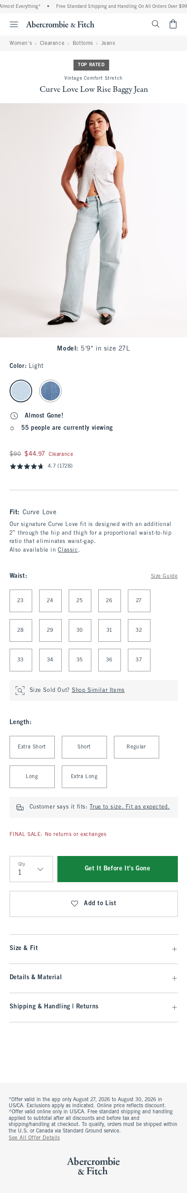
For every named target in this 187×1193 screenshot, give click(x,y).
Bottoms (83, 43)
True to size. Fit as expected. (130, 807)
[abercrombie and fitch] (60, 24)
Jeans (108, 43)
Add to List (100, 904)
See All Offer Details (34, 1138)
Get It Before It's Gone (117, 869)
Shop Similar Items (98, 690)
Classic (68, 550)
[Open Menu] (10, 24)
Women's (21, 43)
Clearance (52, 43)
